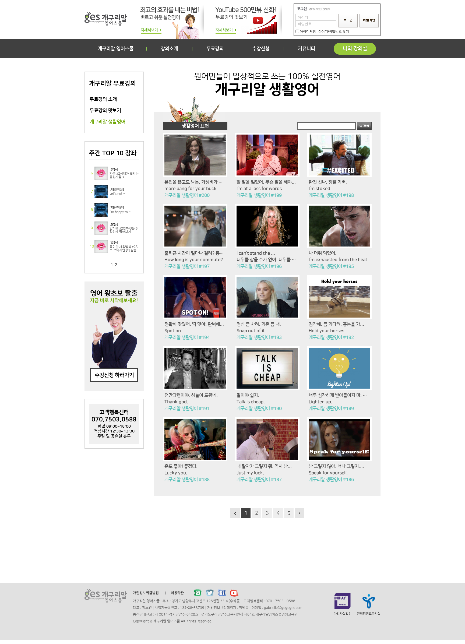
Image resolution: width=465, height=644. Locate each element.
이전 (235, 513)
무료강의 (215, 48)
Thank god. (176, 401)
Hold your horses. (327, 330)
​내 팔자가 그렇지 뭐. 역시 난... (264, 466)
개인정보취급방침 (146, 593)
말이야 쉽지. (248, 395)
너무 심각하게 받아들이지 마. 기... (340, 395)
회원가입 (369, 20)
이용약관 (177, 593)
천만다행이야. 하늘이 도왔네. (191, 395)
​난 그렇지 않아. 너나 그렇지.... (336, 466)
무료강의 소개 (103, 99)
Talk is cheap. (251, 401)
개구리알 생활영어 (107, 122)
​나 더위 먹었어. (322, 253)
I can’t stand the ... (256, 253)
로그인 (348, 20)
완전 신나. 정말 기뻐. (328, 182)
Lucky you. (175, 472)
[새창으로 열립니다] (197, 593)
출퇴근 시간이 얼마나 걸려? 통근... (196, 253)
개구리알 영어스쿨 (115, 48)
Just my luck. (250, 472)
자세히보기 (114, 173)
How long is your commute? (193, 259)
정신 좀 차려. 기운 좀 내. (259, 324)
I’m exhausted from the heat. (339, 259)
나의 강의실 (355, 48)
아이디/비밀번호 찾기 (333, 31)
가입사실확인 (342, 613)
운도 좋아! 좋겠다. (181, 466)
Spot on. (173, 330)
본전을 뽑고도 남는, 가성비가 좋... (195, 182)
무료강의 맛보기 (105, 110)
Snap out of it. (251, 330)
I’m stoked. (320, 188)
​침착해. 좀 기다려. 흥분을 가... (336, 324)
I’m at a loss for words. (260, 188)
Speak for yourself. (328, 472)
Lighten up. (320, 401)
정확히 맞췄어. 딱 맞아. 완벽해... (194, 324)
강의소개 (169, 48)
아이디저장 (308, 31)
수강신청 (260, 48)
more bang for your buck (190, 188)
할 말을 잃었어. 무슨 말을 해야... (266, 182)
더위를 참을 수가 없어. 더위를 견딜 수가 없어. (278, 259)
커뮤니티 (306, 48)
